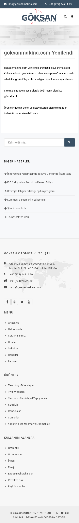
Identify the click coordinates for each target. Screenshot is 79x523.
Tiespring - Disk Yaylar (21, 385)
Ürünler (12, 342)
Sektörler (13, 348)
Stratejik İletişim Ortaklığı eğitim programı (31, 191)
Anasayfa (13, 322)
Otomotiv (13, 447)
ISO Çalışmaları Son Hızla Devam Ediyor (30, 182)
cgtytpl (61, 517)
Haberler (13, 354)
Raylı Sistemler (16, 486)
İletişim (12, 361)
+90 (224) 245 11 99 (60, 4)
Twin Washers (16, 391)
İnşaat (11, 460)
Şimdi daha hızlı (16, 208)
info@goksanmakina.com (23, 4)
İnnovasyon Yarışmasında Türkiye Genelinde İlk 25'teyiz (39, 173)
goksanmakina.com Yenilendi (39, 53)
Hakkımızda (15, 329)
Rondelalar (14, 411)
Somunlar (13, 417)
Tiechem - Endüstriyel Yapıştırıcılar (28, 398)
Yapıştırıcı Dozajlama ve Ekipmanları (29, 423)
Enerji (11, 467)
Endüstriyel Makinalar (20, 473)
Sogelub (13, 404)
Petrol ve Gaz (15, 480)
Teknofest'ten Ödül (18, 216)
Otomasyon (15, 454)
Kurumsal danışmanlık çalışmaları (26, 199)
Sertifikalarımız (17, 335)
